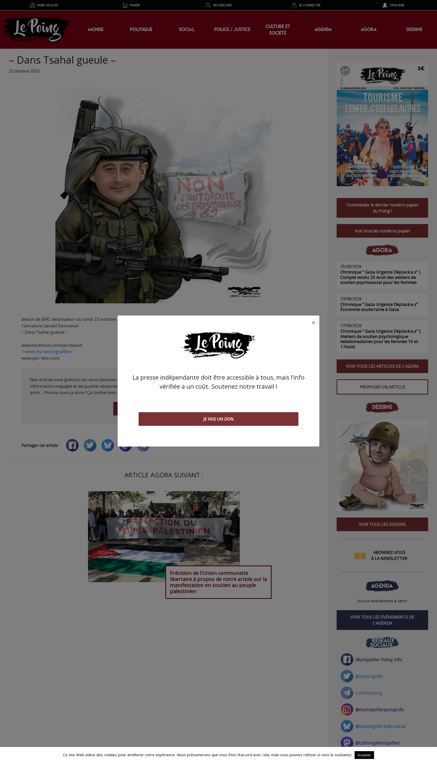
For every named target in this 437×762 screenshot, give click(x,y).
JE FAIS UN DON (218, 419)
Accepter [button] (364, 755)
